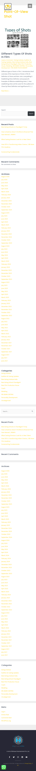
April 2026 (4, 189)
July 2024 (4, 249)
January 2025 (5, 231)
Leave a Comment (7, 60)
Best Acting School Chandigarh (16, 63)
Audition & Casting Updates (10, 376)
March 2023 (5, 297)
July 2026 (4, 179)
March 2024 (5, 261)
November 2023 (6, 273)
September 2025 (6, 210)
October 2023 (5, 276)
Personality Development (9, 397)
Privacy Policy (28, 763)
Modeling (9, 66)
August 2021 (5, 355)
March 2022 (5, 333)
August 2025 (5, 213)
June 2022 (4, 324)
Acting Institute (19, 60)
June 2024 (4, 252)
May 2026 (4, 186)
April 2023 (4, 294)
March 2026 (5, 192)
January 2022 (5, 340)
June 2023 (4, 288)
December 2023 (6, 270)
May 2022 (4, 328)
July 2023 (4, 285)
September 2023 (6, 279)
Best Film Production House (10, 385)
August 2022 (5, 318)
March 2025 (5, 225)
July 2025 (4, 216)
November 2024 (6, 237)
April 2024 (4, 258)
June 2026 (4, 183)
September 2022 (6, 315)
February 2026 (6, 195)
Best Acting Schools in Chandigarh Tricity (14, 127)
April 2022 (4, 330)
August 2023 (5, 282)
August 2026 (5, 176)
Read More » (5, 91)
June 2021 (4, 361)
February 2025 (6, 228)
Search (3, 110)
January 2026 (5, 198)
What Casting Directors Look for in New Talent (16, 139)
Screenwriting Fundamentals (10, 152)
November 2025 (6, 204)
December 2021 (6, 343)
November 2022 (6, 309)
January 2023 (5, 303)
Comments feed (6, 718)
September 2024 (6, 243)
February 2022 (6, 337)
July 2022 (4, 321)
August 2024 (5, 246)
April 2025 (4, 222)
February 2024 (6, 264)
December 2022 (6, 306)
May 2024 (4, 255)
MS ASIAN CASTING (19, 66)
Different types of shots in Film (16, 55)
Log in (3, 711)
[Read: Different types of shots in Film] (18, 37)
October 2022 (5, 312)
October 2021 (5, 349)
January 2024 (5, 267)
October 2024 (5, 240)
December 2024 (6, 234)
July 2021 (4, 358)
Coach (3, 388)
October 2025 (5, 207)
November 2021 (6, 346)
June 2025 (4, 219)
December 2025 (6, 201)
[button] (30, 6)
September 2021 (6, 352)
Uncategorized (6, 400)
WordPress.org (6, 721)
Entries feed (5, 715)
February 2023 (6, 300)
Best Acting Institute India (20, 62)
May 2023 (4, 291)
